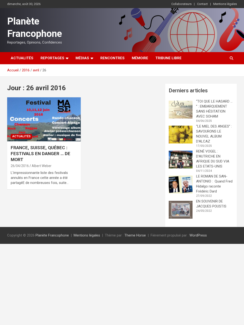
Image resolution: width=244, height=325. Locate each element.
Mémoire (140, 58)
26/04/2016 (20, 166)
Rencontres (112, 58)
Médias (82, 58)
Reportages (52, 58)
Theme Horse (135, 235)
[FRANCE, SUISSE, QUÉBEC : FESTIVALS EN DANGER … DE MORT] (44, 119)
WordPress (198, 235)
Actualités (22, 58)
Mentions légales (225, 4)
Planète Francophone (52, 235)
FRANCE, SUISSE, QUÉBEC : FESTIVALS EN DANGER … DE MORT (40, 153)
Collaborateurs (181, 4)
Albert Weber (41, 166)
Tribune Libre (168, 58)
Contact (202, 4)
